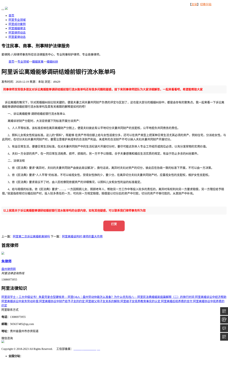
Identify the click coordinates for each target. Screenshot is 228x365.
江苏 (75, 360)
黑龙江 (60, 360)
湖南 (126, 360)
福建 (94, 360)
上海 (68, 360)
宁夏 (203, 360)
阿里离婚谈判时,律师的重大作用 (82, 236)
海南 (145, 360)
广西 (139, 360)
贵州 (164, 360)
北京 (11, 360)
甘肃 (190, 360)
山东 (107, 360)
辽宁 (46, 360)
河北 (24, 360)
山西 (30, 360)
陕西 (184, 360)
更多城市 (218, 360)
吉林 (53, 360)
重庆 (152, 360)
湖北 (120, 360)
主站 (194, 4)
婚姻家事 (37, 61)
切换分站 (205, 4)
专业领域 (23, 61)
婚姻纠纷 (52, 61)
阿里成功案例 (17, 24)
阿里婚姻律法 (17, 28)
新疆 (209, 360)
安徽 (87, 360)
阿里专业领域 (17, 19)
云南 (171, 360)
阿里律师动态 (17, 32)
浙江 (81, 360)
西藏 (177, 360)
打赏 (114, 224)
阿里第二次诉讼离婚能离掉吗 (31, 236)
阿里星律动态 (17, 36)
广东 (132, 360)
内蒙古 (38, 360)
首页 (11, 15)
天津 (18, 360)
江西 (100, 360)
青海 (197, 360)
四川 (158, 360)
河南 (113, 360)
